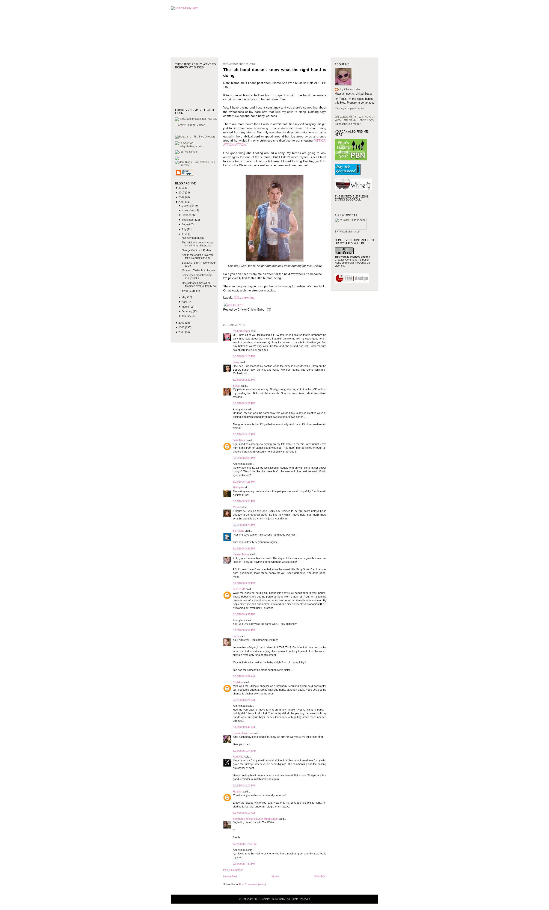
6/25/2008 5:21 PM (244, 501)
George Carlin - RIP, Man (196, 250)
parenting (248, 297)
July (184, 229)
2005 (181, 332)
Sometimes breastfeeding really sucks (197, 277)
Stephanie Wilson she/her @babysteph (255, 818)
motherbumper (241, 331)
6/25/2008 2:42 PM (244, 379)
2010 (181, 192)
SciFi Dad (238, 530)
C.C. (237, 297)
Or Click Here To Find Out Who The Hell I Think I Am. (355, 118)
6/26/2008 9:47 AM (244, 727)
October (187, 215)
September (188, 219)
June (185, 234)
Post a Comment (233, 870)
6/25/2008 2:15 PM (244, 356)
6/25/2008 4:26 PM (244, 481)
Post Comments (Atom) (252, 884)
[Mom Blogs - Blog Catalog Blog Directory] (196, 165)
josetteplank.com (243, 733)
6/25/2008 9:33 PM (244, 614)
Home (275, 876)
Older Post (320, 876)
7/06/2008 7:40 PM (244, 863)
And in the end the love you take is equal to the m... (198, 257)
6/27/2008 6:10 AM (244, 812)
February (187, 311)
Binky (236, 362)
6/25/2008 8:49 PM (244, 548)
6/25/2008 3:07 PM (244, 403)
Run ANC (238, 756)
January (187, 316)
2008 (181, 202)
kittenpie (238, 487)
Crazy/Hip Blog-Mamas (191, 125)
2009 (181, 197)
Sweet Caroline (191, 290)
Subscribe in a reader (347, 123)
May (184, 297)
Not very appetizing (193, 237)
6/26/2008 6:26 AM (244, 700)
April (185, 301)
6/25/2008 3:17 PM (244, 434)
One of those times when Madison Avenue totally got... (200, 285)
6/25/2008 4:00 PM (244, 458)
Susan (236, 385)
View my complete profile (349, 108)
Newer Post (230, 876)
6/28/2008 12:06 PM (244, 843)
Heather (237, 791)
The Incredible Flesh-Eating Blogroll (352, 198)
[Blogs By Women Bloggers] (177, 159)
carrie (236, 636)
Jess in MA (239, 589)
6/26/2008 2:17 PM (244, 785)
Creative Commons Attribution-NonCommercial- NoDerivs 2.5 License (353, 262)
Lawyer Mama (241, 554)
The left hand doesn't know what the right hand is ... (197, 244)
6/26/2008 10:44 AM (244, 750)
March (186, 306)
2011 (181, 187)
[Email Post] (268, 309)
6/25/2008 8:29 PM (244, 525)
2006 (181, 327)
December (188, 205)
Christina (238, 682)
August (186, 224)
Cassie (237, 507)
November (188, 210)
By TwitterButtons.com (347, 231)
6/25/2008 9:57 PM (244, 630)
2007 (181, 322)
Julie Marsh (239, 440)
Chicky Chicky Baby (347, 89)
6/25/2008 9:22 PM (244, 583)
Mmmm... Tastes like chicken (198, 270)
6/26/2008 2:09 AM (244, 676)
